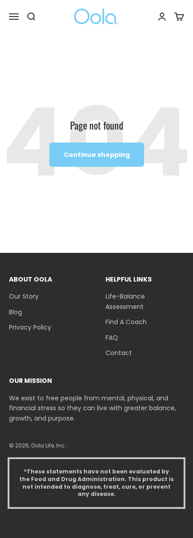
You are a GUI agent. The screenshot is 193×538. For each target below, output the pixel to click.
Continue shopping (97, 154)
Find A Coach (126, 321)
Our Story (24, 296)
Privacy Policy (30, 327)
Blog (15, 312)
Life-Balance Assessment (125, 301)
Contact (118, 352)
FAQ (111, 337)
